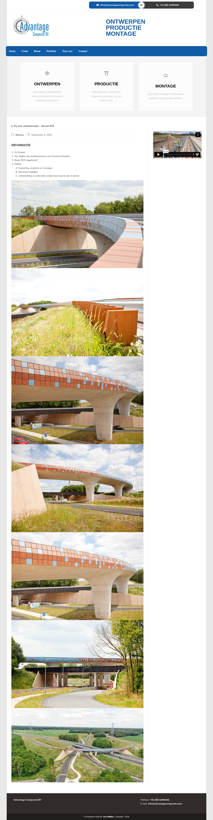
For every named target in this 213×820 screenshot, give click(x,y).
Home (12, 51)
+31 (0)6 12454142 (169, 5)
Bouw (37, 51)
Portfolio (51, 51)
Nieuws (20, 135)
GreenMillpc (108, 817)
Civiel (25, 51)
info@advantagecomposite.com (117, 5)
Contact (83, 51)
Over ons (67, 51)
